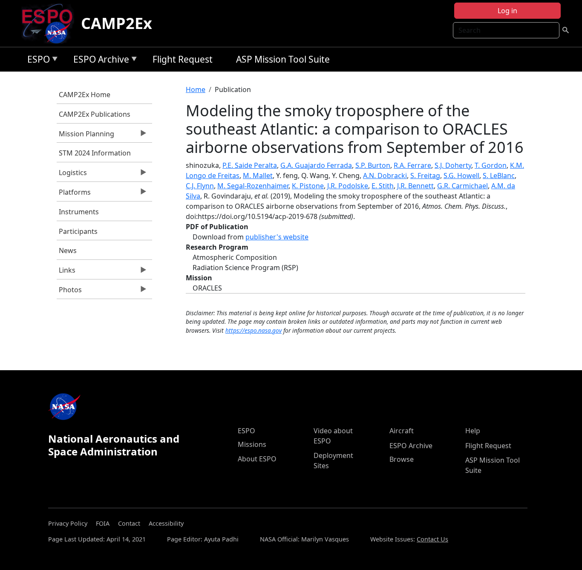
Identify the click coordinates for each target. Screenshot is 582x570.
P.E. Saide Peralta (249, 165)
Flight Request (183, 59)
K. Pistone (308, 185)
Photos (69, 292)
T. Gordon (491, 165)
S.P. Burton (372, 165)
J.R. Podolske (347, 185)
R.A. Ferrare (412, 165)
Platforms (74, 194)
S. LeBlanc (499, 175)
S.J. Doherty (453, 165)
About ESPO (257, 458)
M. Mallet (258, 175)
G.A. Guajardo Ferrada (316, 165)
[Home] (50, 23)
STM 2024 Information (95, 153)
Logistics (72, 174)
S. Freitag (425, 175)
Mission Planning (85, 136)
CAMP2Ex (116, 23)
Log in (507, 10)
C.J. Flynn (200, 185)
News (68, 250)
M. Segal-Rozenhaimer (252, 185)
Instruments (79, 211)
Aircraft (401, 430)
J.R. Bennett (415, 185)
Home (195, 89)
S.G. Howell (461, 175)
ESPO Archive (99, 60)
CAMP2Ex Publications (94, 114)
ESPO (36, 60)
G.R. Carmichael (462, 185)
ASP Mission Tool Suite (283, 59)
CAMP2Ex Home (84, 94)
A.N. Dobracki (385, 175)
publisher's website (276, 237)
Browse (401, 459)
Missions (252, 444)
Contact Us (432, 539)
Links (66, 272)
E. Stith (383, 185)
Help (472, 430)
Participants (78, 231)
